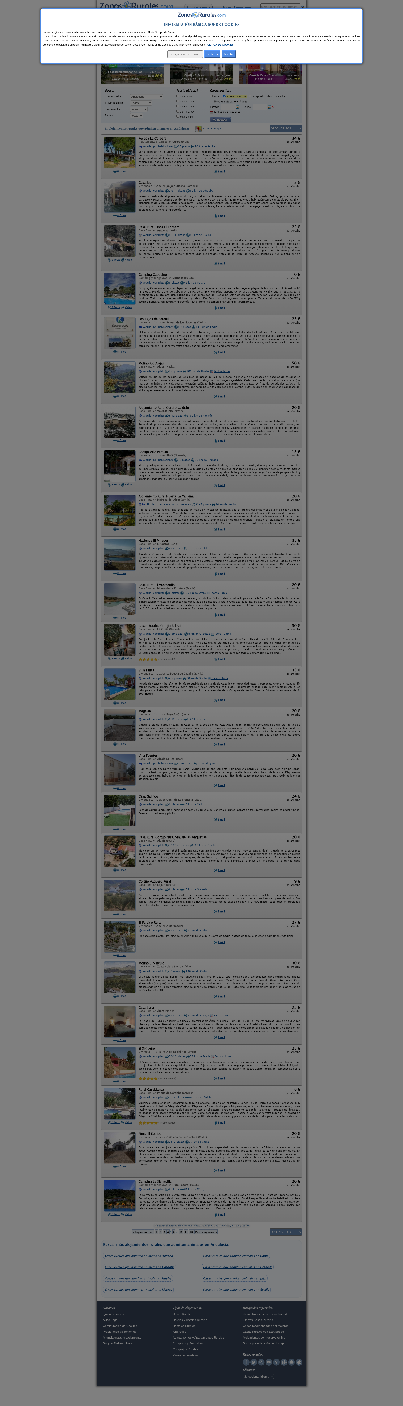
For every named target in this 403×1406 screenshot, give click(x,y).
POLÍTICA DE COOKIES (220, 44)
